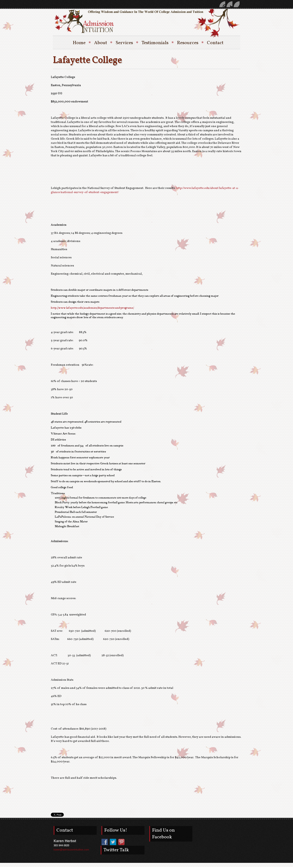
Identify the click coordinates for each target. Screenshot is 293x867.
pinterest (222, 4)
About (103, 43)
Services (127, 43)
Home (81, 43)
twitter (229, 4)
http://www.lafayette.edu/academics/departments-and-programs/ (92, 308)
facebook (237, 4)
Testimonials (157, 43)
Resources (190, 43)
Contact (215, 43)
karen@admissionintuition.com (71, 849)
